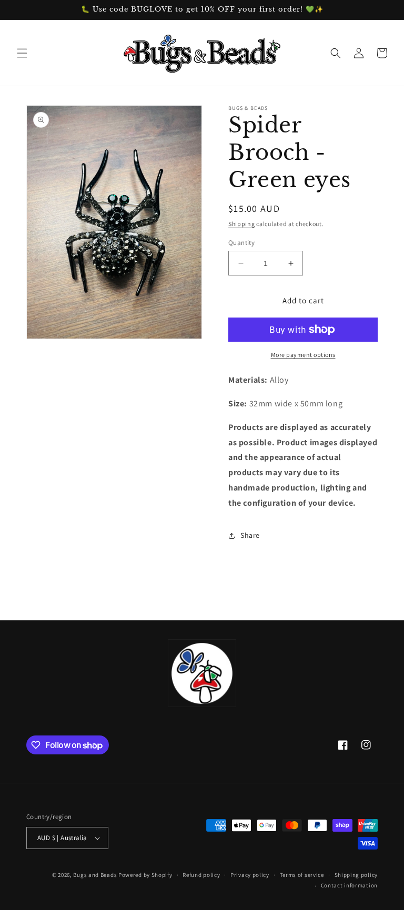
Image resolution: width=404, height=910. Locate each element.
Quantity (241, 242)
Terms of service (302, 874)
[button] (22, 53)
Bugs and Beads (95, 874)
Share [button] (250, 535)
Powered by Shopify (145, 874)
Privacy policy (249, 874)
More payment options (303, 355)
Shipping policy (356, 874)
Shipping (241, 224)
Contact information (349, 885)
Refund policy (201, 874)
